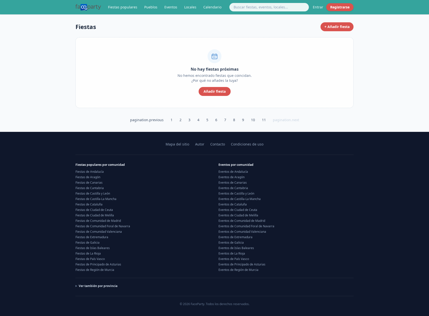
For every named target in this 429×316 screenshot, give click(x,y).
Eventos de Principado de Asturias (241, 264)
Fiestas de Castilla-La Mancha (95, 199)
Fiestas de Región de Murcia (94, 270)
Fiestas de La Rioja (88, 253)
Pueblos (150, 7)
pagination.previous (147, 119)
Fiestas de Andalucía (89, 172)
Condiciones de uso (247, 144)
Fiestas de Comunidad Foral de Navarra (102, 226)
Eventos (170, 7)
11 (264, 119)
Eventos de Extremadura (235, 237)
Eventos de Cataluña (232, 204)
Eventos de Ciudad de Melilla (238, 215)
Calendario (212, 7)
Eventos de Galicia (231, 242)
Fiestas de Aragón (87, 177)
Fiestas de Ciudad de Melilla (94, 215)
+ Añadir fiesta (337, 26)
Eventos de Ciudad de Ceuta (237, 210)
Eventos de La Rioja (231, 253)
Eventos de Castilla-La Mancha (239, 199)
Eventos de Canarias (232, 182)
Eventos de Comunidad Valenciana (242, 232)
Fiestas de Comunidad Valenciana (98, 232)
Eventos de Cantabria (233, 188)
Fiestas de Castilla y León (92, 193)
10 (253, 119)
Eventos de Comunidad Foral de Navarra (246, 226)
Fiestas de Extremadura (91, 237)
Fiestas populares (122, 7)
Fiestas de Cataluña (89, 204)
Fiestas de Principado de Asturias (98, 264)
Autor (199, 144)
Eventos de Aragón (231, 177)
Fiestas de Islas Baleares (92, 248)
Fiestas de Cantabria (89, 188)
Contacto (217, 144)
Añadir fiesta (215, 91)
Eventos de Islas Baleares (236, 248)
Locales (190, 7)
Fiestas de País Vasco (90, 259)
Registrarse (340, 7)
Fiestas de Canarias (89, 182)
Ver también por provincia (98, 286)
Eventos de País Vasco (233, 259)
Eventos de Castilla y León (236, 193)
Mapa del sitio (177, 144)
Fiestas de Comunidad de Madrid (98, 221)
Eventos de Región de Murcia (238, 270)
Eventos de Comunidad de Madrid (241, 221)
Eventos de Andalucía (233, 172)
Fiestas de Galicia (87, 242)
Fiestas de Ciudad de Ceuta (94, 210)
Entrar (318, 7)
